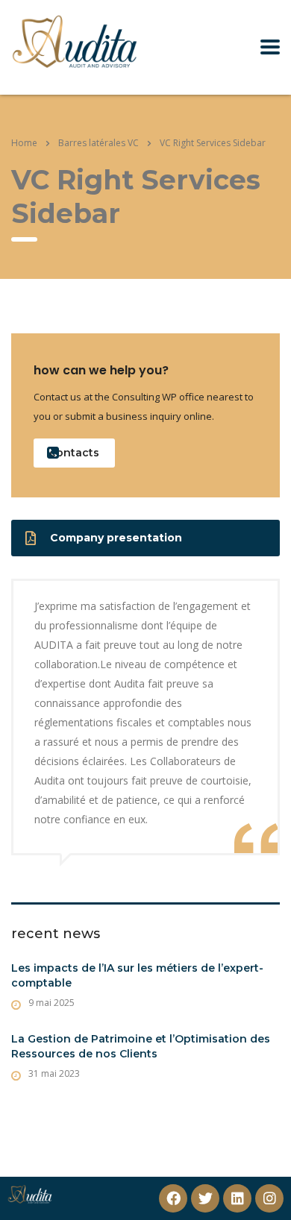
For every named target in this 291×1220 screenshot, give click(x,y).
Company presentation (116, 537)
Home (24, 142)
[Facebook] (173, 1198)
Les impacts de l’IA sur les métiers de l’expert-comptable (137, 975)
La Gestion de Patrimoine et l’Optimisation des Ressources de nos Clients (140, 1046)
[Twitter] (205, 1198)
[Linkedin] (237, 1198)
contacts (74, 452)
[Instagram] (269, 1198)
